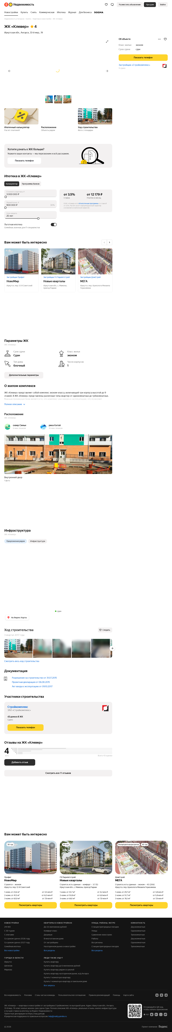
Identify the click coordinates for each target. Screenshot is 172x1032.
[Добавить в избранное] (165, 39)
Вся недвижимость (12, 995)
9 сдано (122, 68)
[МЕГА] (95, 261)
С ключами (9, 935)
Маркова (8, 970)
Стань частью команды (45, 995)
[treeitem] (11, 12)
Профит (7, 877)
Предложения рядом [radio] (15, 541)
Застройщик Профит (15, 277)
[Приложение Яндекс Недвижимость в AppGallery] (160, 1014)
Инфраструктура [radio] (37, 541)
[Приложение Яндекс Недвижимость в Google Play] (156, 1014)
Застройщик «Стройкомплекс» (134, 65)
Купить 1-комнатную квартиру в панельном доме (65, 981)
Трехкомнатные (138, 935)
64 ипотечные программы (88, 203)
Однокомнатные (138, 931)
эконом (139, 45)
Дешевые (48, 935)
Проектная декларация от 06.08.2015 (31, 682)
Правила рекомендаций (99, 995)
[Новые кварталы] (58, 261)
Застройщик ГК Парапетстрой (56, 277)
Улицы (94, 931)
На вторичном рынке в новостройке (60, 946)
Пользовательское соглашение (72, 995)
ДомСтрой (120, 877)
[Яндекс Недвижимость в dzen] (161, 995)
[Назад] (9, 71)
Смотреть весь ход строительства (21, 661)
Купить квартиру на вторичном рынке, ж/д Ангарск (66, 973)
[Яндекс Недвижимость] (19, 5)
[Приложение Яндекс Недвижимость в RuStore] (165, 1014)
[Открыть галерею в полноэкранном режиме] (107, 42)
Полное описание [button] (13, 404)
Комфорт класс (50, 931)
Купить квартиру (51, 962)
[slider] (30, 197)
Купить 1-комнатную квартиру (57, 977)
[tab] (11, 183)
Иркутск (8, 962)
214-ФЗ (7, 927)
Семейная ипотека (12, 946)
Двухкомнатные (138, 927)
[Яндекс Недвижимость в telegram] (166, 995)
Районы (95, 939)
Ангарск (25, 32)
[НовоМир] (21, 261)
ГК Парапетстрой (68, 877)
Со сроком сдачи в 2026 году (17, 939)
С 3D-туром (9, 931)
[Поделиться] (159, 39)
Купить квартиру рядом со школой (59, 970)
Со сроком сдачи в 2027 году (17, 942)
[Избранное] (106, 4)
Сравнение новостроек (102, 935)
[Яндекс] (163, 1026)
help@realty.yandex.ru (57, 1016)
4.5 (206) (151, 884)
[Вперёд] (107, 71)
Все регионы (97, 942)
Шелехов (8, 966)
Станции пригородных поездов (105, 927)
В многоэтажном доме (54, 939)
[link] (163, 4)
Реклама (28, 995)
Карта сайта (128, 995)
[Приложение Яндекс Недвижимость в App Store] (151, 1014)
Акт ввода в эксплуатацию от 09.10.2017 (32, 686)
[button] (112, 4)
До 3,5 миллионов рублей (55, 927)
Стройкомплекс (18, 707)
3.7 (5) (95, 884)
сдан (138, 49)
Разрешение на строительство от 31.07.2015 (34, 678)
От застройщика (51, 942)
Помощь (116, 995)
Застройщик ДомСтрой (90, 277)
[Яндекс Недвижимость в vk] (157, 995)
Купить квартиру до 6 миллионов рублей (62, 966)
